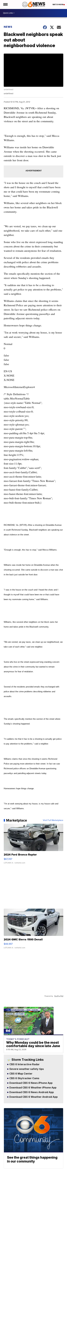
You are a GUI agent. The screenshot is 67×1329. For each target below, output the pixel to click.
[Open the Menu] (5, 4)
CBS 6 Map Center (20, 1073)
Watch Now (58, 4)
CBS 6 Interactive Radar (24, 1064)
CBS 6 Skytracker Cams (24, 1078)
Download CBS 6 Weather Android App (33, 1097)
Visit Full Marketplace (53, 820)
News (8, 26)
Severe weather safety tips (26, 1069)
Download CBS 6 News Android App (31, 1092)
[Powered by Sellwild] (58, 996)
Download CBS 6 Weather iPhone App (32, 1087)
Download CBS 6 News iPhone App (31, 1083)
